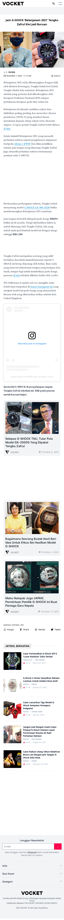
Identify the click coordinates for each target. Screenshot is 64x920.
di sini (16, 275)
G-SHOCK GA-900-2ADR (37, 207)
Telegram (32, 852)
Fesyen (11, 72)
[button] (60, 3)
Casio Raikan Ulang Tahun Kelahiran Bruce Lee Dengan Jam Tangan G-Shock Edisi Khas (41, 754)
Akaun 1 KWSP (22, 143)
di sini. (7, 128)
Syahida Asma (37, 712)
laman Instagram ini (41, 286)
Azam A (57, 76)
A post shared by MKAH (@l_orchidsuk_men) (32, 376)
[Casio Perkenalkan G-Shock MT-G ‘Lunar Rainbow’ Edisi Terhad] (12, 661)
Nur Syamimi (37, 739)
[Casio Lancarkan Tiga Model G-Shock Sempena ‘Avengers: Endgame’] (12, 710)
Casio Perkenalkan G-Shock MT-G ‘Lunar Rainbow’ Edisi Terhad (40, 655)
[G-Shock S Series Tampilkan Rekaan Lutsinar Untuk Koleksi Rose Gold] (12, 685)
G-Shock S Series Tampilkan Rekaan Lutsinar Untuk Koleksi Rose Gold (41, 679)
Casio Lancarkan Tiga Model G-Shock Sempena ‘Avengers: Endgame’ (39, 705)
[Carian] (53, 3)
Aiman (34, 684)
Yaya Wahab (40, 660)
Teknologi (27, 660)
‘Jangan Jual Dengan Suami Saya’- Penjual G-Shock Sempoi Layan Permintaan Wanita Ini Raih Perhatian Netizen (40, 731)
